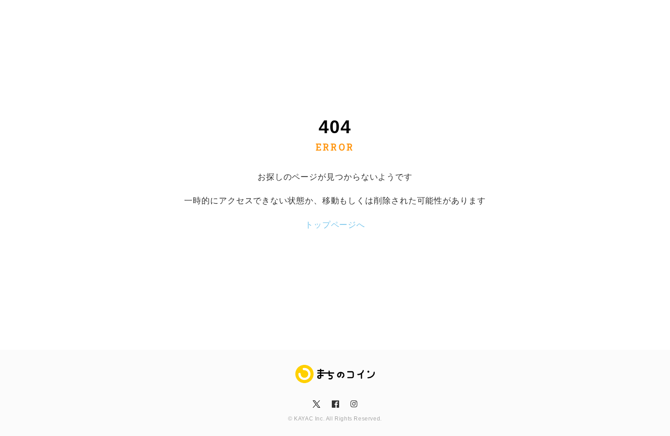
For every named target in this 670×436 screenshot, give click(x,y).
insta (353, 404)
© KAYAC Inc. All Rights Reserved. (335, 418)
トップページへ (335, 224)
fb (335, 404)
